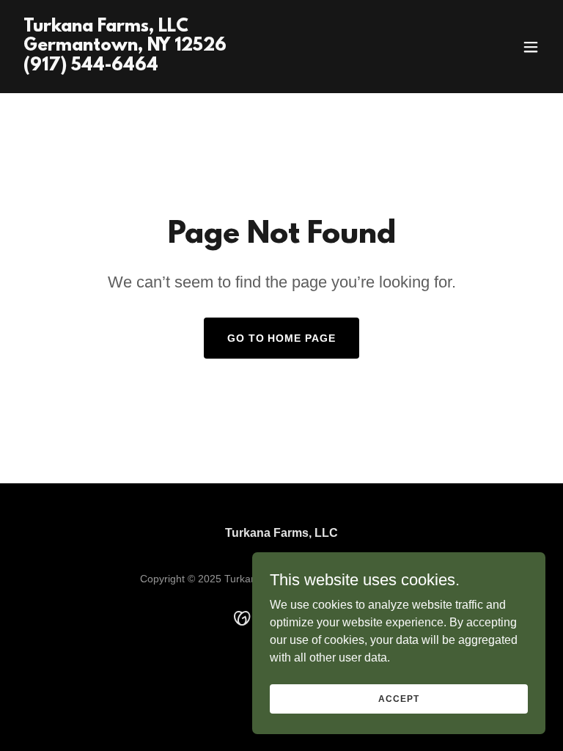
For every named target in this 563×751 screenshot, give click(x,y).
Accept (398, 698)
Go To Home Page (281, 338)
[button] (530, 47)
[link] (125, 66)
